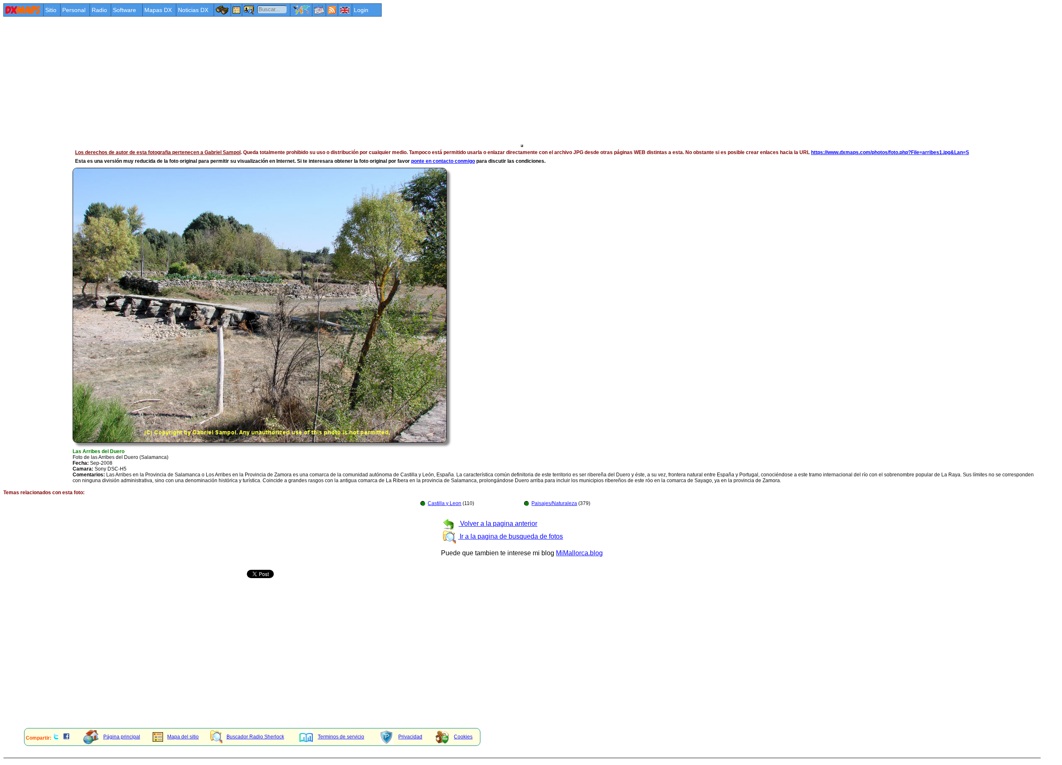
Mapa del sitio (183, 737)
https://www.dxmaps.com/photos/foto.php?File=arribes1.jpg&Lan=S (890, 152)
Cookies (463, 737)
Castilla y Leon (444, 503)
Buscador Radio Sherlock (255, 737)
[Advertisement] (252, 80)
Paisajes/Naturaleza (554, 503)
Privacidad (410, 737)
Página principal (121, 737)
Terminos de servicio (341, 737)
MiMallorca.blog (579, 553)
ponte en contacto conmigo (443, 161)
